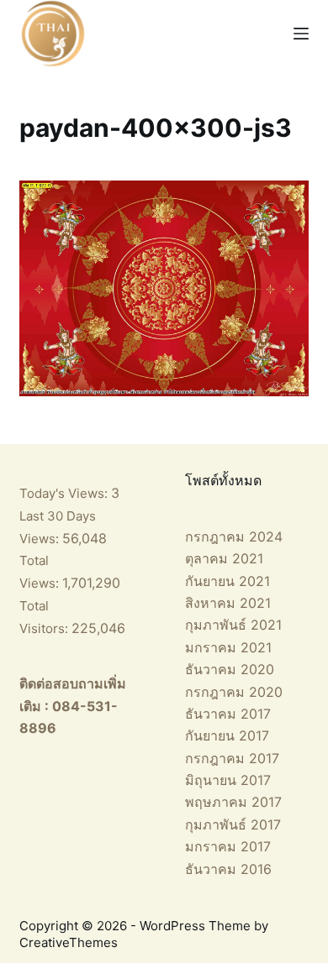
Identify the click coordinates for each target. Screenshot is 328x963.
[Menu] (301, 33)
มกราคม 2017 (228, 846)
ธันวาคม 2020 (229, 669)
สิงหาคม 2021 (228, 602)
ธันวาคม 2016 (228, 869)
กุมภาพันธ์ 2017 (233, 824)
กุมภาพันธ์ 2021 (233, 624)
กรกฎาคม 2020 (234, 691)
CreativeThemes (68, 942)
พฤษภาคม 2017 (233, 801)
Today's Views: (65, 493)
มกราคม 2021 (228, 647)
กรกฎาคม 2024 (234, 536)
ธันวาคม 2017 (228, 713)
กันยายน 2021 (227, 581)
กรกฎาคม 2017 (232, 758)
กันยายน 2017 (227, 735)
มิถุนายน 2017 (228, 780)
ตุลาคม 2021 (224, 558)
